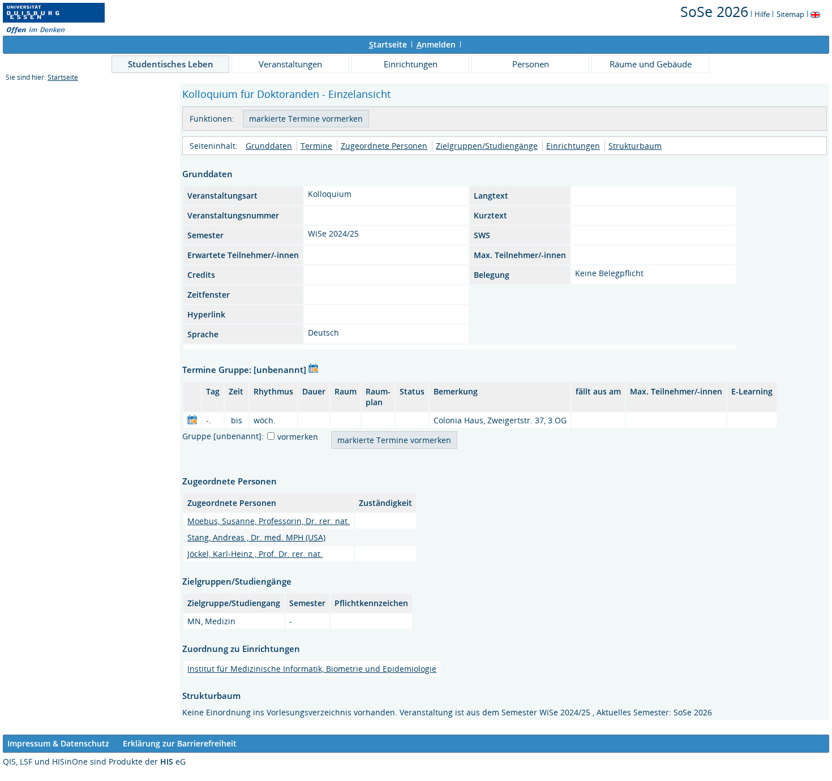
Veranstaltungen (290, 64)
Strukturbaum (635, 145)
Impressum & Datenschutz (58, 743)
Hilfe (762, 14)
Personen (530, 64)
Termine (316, 145)
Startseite (63, 77)
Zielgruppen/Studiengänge (487, 145)
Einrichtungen (411, 64)
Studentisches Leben (170, 64)
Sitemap (790, 14)
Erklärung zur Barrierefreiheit (180, 743)
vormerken (297, 436)
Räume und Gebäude (651, 64)
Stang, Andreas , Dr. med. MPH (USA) (256, 537)
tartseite (388, 44)
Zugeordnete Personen (384, 145)
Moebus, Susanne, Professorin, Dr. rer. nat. (268, 521)
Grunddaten (269, 145)
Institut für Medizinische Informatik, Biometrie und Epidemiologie (311, 668)
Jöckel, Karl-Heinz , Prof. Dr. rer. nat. (255, 553)
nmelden (436, 44)
